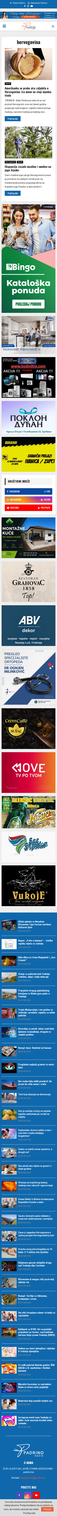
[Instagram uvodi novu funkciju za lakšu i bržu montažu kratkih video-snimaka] (9, 1421)
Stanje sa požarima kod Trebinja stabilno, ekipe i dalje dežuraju (34, 975)
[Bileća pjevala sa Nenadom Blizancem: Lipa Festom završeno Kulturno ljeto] (9, 925)
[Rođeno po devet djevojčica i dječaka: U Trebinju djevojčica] (9, 1352)
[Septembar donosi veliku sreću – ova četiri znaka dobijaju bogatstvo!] (9, 1134)
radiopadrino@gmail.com (32, 1478)
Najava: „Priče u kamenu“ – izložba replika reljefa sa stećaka (35, 942)
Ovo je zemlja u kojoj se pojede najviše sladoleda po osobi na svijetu (34, 1114)
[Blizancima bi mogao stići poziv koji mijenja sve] (9, 1283)
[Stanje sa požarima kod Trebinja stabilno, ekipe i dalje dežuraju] (9, 977)
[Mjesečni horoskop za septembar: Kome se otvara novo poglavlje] (9, 1388)
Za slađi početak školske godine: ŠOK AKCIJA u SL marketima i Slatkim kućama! (36, 1367)
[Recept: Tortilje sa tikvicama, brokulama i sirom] (9, 1299)
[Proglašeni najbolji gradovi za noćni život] (9, 1068)
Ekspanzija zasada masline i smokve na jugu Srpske (28, 168)
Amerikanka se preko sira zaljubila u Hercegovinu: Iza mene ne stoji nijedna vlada (28, 91)
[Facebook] (19, 1495)
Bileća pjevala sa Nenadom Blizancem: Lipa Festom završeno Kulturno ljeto (34, 924)
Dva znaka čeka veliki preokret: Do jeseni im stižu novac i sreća (35, 1082)
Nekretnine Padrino (38, 3)
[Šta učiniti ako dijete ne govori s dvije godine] (9, 1170)
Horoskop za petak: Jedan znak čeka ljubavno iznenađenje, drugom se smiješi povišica (36, 1031)
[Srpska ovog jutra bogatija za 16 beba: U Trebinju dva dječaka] (9, 1253)
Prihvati (47, 1509)
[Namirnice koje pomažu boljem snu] (9, 1404)
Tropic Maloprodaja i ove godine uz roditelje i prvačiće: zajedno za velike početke (36, 1012)
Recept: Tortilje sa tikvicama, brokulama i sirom (32, 1297)
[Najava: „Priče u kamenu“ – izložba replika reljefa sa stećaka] (9, 944)
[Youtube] (36, 1495)
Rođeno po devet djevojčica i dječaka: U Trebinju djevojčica (36, 1350)
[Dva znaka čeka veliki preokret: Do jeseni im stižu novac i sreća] (9, 1085)
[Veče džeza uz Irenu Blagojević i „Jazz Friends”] (9, 961)
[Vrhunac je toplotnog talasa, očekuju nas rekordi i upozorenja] (9, 1186)
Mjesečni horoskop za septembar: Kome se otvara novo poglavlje (35, 1385)
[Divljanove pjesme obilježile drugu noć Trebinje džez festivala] (9, 1266)
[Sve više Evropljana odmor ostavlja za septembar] (9, 1316)
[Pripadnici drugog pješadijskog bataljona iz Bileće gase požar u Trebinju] (9, 994)
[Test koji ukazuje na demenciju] (9, 1098)
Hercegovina (10, 162)
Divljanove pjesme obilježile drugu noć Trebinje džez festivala (35, 1264)
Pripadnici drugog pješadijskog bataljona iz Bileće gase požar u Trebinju (34, 993)
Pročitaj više (29, 1513)
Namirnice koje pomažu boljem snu (35, 1400)
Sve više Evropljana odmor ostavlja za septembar (36, 1314)
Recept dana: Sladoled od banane (34, 1047)
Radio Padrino (19, 3)
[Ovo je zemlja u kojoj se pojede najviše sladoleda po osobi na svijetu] (9, 1115)
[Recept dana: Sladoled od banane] (9, 1051)
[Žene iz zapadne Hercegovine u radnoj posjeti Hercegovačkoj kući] (9, 1236)
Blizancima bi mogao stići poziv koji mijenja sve (36, 1280)
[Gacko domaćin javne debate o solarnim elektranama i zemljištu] (9, 1219)
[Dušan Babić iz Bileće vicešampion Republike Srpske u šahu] (9, 1203)
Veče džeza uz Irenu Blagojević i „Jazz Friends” (36, 958)
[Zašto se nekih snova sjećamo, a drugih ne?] (9, 1153)
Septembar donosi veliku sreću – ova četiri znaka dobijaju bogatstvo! (35, 1133)
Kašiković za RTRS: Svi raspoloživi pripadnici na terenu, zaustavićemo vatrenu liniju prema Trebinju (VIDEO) (36, 1332)
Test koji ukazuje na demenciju (34, 1094)
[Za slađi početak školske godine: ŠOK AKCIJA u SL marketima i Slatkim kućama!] (9, 1368)
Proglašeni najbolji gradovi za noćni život (36, 1066)
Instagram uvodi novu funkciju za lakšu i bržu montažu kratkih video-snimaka (35, 1420)
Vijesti (8, 83)
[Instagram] (27, 1495)
